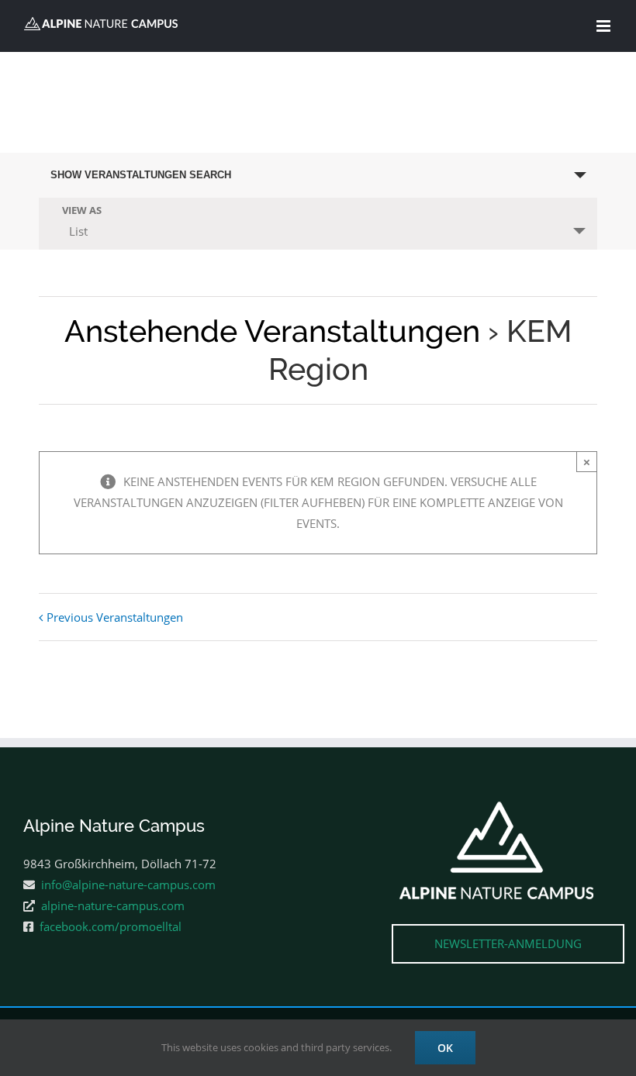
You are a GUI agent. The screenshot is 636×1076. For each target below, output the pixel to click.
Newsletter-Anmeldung (508, 943)
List (78, 231)
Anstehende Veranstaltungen (272, 331)
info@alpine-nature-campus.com (128, 884)
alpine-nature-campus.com (113, 905)
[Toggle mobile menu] (604, 26)
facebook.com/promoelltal (110, 926)
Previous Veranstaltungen (115, 617)
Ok (445, 1047)
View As (82, 210)
